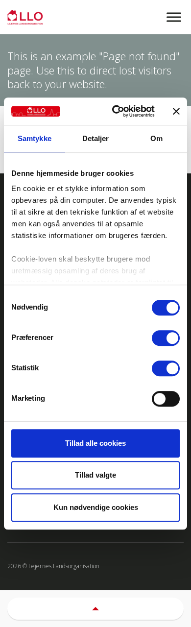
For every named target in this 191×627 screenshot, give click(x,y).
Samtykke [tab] (34, 138)
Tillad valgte (95, 475)
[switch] (166, 338)
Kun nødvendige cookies (95, 507)
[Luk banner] (176, 111)
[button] (95, 609)
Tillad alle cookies (95, 443)
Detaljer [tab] (95, 138)
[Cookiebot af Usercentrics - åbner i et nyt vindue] (116, 111)
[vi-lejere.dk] (95, 17)
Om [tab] (156, 138)
